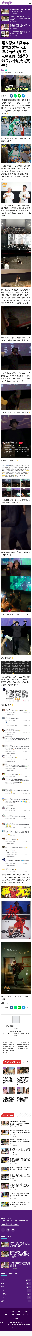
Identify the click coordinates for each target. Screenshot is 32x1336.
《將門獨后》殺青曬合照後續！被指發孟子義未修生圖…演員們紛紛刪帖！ (20, 1186)
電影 (6, 69)
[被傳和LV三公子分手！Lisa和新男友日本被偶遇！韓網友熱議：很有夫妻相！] (5, 1177)
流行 (2, 1301)
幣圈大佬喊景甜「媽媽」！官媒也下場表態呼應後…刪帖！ (20, 10)
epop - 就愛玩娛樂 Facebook (10, 1224)
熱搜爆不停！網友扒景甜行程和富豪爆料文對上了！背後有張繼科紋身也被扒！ (20, 1160)
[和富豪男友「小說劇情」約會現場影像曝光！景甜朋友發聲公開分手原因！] (5, 1151)
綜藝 (2, 1283)
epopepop (19, 1328)
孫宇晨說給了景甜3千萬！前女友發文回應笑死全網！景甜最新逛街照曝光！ (20, 18)
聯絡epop (16, 1318)
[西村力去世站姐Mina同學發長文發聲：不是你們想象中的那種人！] (5, 1169)
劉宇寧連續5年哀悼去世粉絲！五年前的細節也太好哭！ (23, 1046)
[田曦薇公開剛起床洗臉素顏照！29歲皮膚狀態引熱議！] (5, 27)
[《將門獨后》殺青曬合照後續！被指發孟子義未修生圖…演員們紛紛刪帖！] (5, 1186)
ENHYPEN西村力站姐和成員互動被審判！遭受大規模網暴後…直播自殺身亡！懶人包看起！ (20, 1123)
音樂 (2, 1290)
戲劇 (2, 1287)
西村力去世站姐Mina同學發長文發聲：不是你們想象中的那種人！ (20, 1168)
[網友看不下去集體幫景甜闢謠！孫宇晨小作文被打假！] (5, 34)
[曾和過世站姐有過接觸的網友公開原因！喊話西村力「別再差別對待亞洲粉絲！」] (5, 1132)
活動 (19, 1315)
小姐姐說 (4, 1294)
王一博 (7, 1003)
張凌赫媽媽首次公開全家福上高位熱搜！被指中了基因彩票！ (20, 1203)
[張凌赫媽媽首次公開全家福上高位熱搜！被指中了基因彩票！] (5, 1204)
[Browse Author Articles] (16, 1019)
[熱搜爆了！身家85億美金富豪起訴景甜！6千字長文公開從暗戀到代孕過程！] (5, 1142)
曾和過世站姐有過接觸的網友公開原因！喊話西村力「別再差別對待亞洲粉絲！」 (20, 1132)
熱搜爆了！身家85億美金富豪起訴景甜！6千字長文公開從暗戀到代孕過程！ (20, 1141)
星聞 (3, 69)
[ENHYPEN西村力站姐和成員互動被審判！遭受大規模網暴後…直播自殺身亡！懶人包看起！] (5, 1123)
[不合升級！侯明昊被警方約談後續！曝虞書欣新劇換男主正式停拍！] (5, 1195)
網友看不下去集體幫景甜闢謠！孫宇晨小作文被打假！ (20, 33)
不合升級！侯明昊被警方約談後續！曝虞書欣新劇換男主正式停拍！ (19, 1195)
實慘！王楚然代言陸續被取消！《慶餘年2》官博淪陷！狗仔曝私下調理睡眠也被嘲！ (9, 1048)
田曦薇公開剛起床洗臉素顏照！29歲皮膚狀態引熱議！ (20, 26)
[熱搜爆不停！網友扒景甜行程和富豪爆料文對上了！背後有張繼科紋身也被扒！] (5, 1160)
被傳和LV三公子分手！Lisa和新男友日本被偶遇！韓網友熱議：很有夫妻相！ (20, 1176)
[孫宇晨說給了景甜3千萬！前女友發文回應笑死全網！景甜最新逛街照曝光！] (5, 18)
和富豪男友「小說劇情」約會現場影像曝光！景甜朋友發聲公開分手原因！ (20, 1150)
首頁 (6, 1311)
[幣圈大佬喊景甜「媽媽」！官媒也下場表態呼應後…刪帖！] (5, 11)
